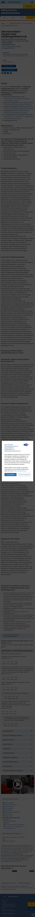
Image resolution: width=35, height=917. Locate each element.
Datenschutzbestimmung (19, 471)
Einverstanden (10, 474)
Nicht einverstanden (24, 474)
